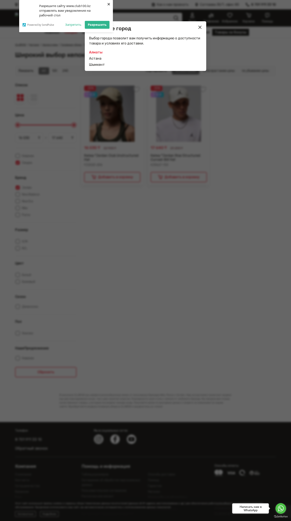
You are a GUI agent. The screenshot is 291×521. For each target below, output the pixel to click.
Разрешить (97, 24)
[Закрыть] (200, 27)
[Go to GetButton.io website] (281, 516)
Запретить (73, 24)
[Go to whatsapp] (280, 508)
